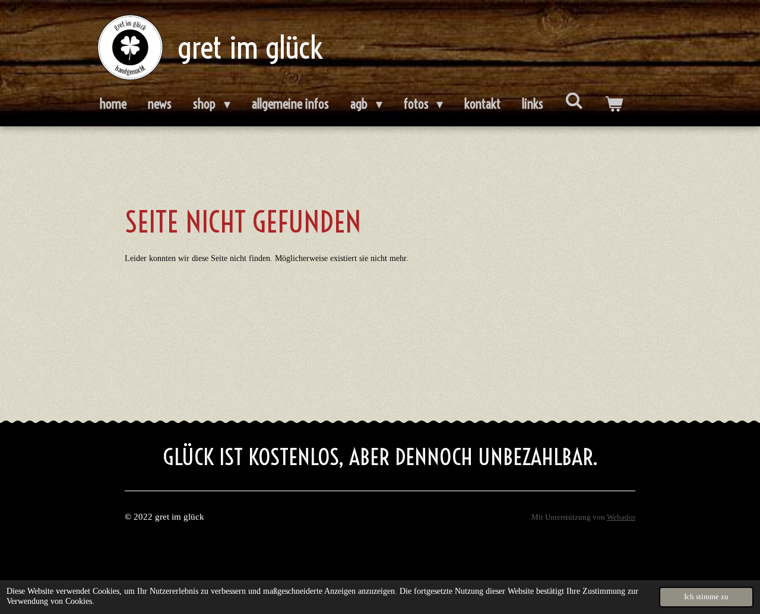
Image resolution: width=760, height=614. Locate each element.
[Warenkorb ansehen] (614, 104)
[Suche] (574, 100)
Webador (621, 517)
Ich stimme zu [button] (706, 597)
